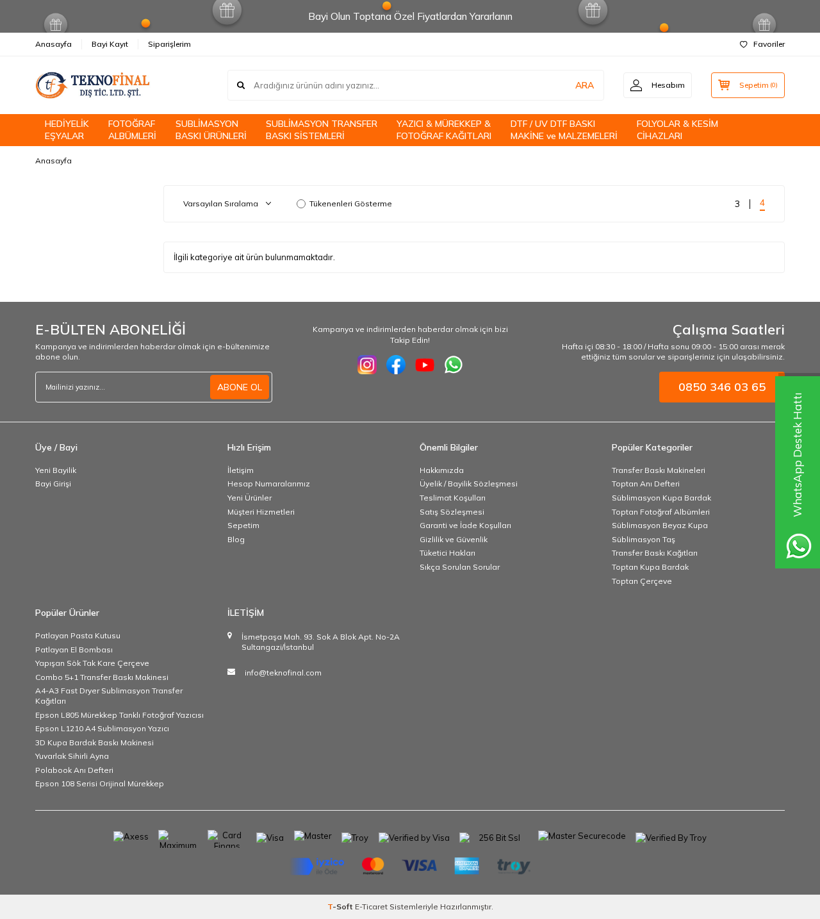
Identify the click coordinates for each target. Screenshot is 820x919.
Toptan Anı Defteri (646, 483)
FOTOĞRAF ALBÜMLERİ (132, 130)
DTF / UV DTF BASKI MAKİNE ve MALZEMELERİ (564, 130)
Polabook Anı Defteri (74, 770)
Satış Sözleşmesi (452, 512)
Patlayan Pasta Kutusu (77, 635)
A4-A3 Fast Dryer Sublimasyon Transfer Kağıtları (109, 696)
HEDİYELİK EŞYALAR (67, 130)
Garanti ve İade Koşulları (465, 525)
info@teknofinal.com (283, 672)
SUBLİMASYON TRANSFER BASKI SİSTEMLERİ (321, 130)
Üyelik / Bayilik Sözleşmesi (469, 483)
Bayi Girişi (53, 483)
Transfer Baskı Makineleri (658, 470)
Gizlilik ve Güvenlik (454, 539)
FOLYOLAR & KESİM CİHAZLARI (677, 130)
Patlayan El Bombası (74, 649)
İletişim (240, 470)
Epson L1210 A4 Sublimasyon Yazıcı (102, 728)
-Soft (341, 906)
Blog (236, 539)
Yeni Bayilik (55, 470)
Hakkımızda (442, 470)
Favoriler (769, 44)
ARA (584, 85)
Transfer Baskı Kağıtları (655, 553)
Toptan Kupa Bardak (650, 567)
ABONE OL (239, 387)
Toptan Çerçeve (642, 581)
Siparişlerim (169, 44)
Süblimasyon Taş (643, 539)
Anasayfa (53, 44)
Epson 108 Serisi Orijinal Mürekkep (99, 783)
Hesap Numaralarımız (268, 483)
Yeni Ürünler (249, 497)
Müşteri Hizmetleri (261, 512)
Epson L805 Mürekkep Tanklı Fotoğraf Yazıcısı (119, 715)
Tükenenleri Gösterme (350, 203)
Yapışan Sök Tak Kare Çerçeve (92, 663)
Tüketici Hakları (447, 553)
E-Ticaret (371, 906)
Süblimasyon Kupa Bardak (661, 497)
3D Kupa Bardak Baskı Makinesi (94, 742)
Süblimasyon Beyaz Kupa (660, 525)
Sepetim (243, 525)
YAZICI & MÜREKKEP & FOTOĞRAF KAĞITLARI (444, 130)
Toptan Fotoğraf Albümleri (661, 512)
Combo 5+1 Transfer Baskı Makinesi (101, 677)
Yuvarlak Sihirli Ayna (72, 756)
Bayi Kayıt (110, 44)
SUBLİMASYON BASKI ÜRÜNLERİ (211, 130)
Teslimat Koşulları (453, 497)
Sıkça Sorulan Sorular (460, 567)
